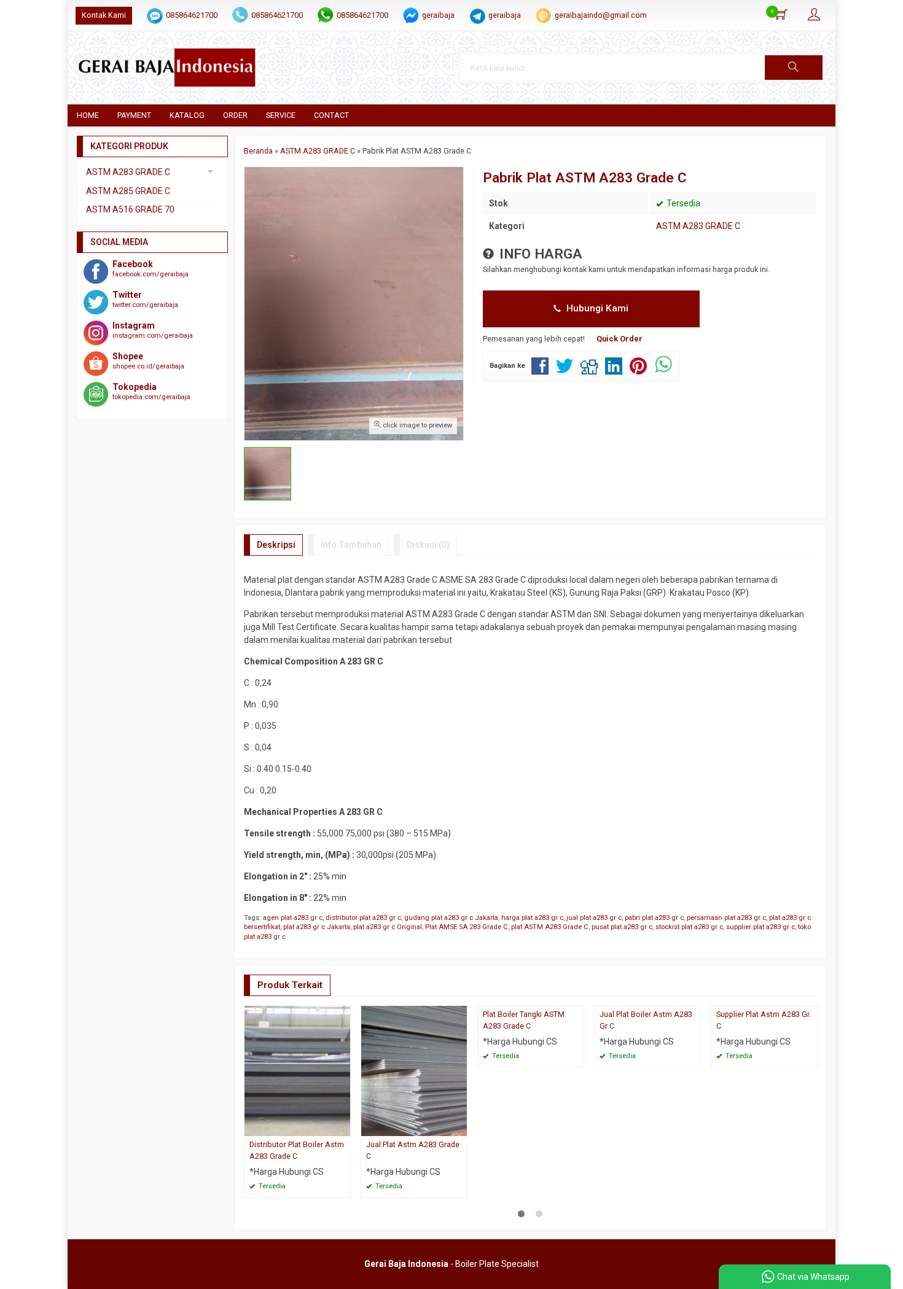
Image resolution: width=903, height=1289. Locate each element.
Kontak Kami (104, 15)
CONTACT (331, 115)
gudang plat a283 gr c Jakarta (451, 918)
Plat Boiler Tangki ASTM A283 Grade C (524, 1020)
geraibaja (438, 15)
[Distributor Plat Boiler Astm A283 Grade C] (297, 1070)
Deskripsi (276, 545)
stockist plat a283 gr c (689, 927)
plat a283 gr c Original (387, 927)
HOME (88, 115)
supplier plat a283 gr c (760, 927)
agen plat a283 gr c (292, 918)
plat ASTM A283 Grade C (549, 927)
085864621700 (191, 15)
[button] (794, 67)
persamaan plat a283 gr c (726, 918)
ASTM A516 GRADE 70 (130, 209)
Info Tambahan (351, 545)
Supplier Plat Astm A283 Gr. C (763, 1020)
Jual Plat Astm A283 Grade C (412, 1150)
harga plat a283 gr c (532, 918)
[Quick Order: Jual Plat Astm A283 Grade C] (459, 1126)
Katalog (187, 115)
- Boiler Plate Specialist (451, 1264)
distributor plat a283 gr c (363, 918)
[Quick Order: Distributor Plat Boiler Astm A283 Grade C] (343, 1126)
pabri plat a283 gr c (654, 918)
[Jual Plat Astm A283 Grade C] (414, 1070)
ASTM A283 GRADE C (698, 226)
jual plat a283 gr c (594, 918)
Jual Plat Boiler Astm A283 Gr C (646, 1020)
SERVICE (280, 115)
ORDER (235, 115)
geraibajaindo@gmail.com (601, 15)
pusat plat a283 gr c (622, 927)
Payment (134, 115)
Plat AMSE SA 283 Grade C (466, 927)
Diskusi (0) (428, 545)
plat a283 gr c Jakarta (316, 927)
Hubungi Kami (596, 308)
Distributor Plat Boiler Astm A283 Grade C (296, 1150)
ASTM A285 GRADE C (128, 191)
